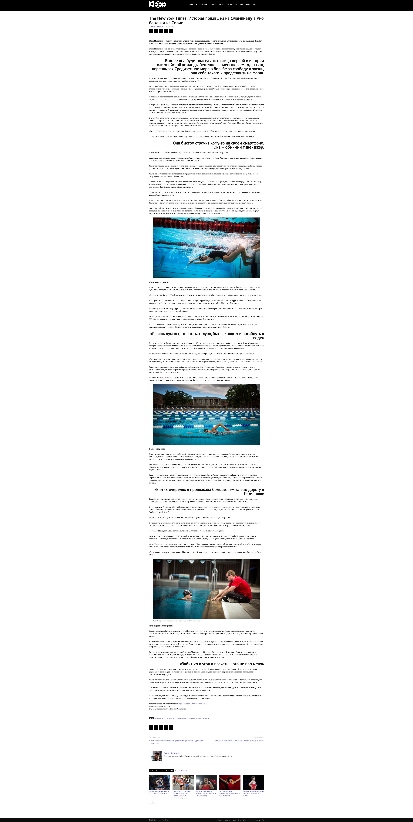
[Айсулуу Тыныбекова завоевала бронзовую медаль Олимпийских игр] (229, 782)
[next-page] (154, 802)
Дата (221, 4)
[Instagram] (169, 759)
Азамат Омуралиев (157, 26)
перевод (206, 718)
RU (254, 4)
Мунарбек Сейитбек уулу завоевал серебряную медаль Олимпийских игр (206, 794)
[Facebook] (151, 31)
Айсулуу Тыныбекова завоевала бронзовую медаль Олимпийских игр (229, 794)
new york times (159, 718)
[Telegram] (166, 31)
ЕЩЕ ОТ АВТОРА (181, 771)
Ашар (248, 4)
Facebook (218, 756)
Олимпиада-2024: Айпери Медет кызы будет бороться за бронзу (253, 794)
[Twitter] (156, 31)
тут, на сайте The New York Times (193, 703)
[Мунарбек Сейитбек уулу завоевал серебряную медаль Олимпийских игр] (206, 782)
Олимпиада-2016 (181, 718)
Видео (213, 4)
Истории (203, 4)
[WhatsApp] (171, 31)
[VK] (161, 31)
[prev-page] (150, 802)
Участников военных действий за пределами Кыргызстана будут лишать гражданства (176, 742)
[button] (261, 4)
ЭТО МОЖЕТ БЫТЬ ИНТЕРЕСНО (161, 771)
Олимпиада (170, 718)
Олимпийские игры (195, 718)
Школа (229, 4)
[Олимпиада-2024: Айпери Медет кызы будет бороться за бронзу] (253, 782)
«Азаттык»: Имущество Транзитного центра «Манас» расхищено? (239, 741)
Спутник (239, 4)
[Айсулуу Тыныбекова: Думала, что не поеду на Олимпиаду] (159, 782)
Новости (193, 4)
